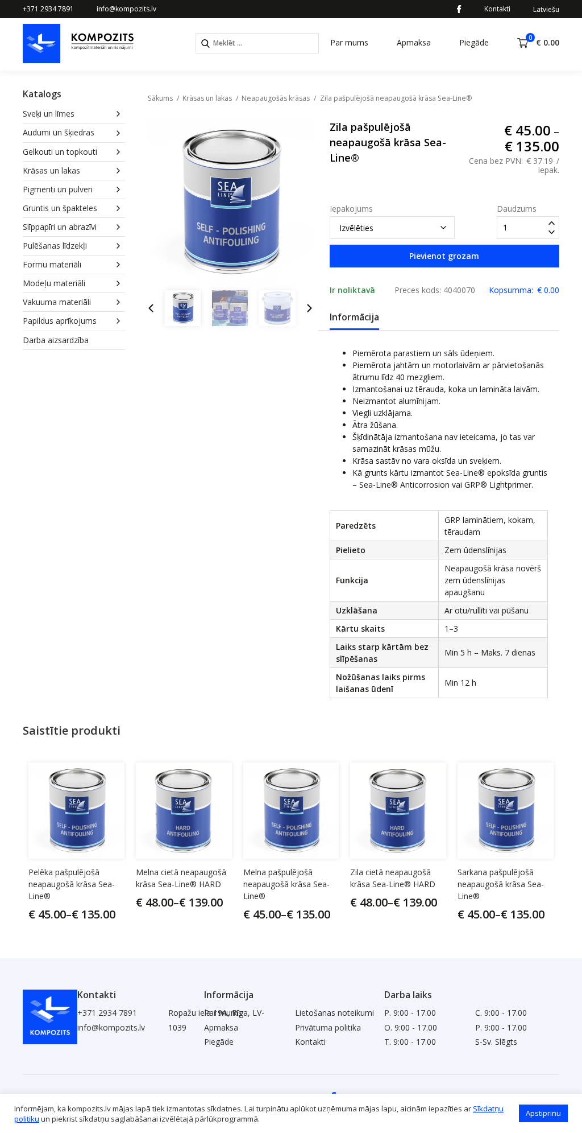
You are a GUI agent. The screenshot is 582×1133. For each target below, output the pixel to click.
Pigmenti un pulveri (58, 189)
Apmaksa (414, 42)
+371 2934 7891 (48, 9)
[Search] (205, 43)
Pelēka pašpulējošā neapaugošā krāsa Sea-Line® (71, 884)
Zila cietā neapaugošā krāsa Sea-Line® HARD (392, 878)
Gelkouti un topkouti (60, 151)
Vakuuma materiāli (57, 301)
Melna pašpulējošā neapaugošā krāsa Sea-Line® (286, 884)
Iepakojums (351, 208)
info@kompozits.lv (126, 9)
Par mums (349, 42)
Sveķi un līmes (48, 113)
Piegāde (474, 42)
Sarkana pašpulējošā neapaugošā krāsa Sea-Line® (501, 884)
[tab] (354, 317)
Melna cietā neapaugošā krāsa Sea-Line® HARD (181, 878)
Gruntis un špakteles (60, 208)
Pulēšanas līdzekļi (55, 245)
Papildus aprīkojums (60, 320)
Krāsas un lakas (51, 170)
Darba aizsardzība (56, 340)
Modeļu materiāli (54, 283)
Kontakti (497, 9)
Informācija (354, 317)
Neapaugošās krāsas (276, 98)
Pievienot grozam (444, 255)
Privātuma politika (328, 1027)
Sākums (160, 98)
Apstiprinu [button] (543, 1113)
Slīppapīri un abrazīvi (60, 226)
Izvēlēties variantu (86, 914)
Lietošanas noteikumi (334, 1012)
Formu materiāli (52, 264)
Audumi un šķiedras (58, 132)
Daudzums (517, 208)
